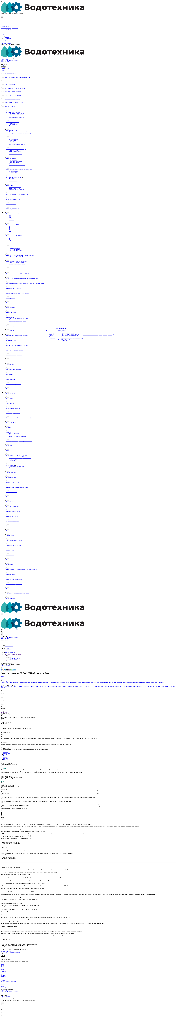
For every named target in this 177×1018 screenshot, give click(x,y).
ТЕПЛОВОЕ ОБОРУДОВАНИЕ (127, 682)
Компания (3, 969)
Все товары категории (6, 951)
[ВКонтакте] (1, 669)
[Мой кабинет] (1, 615)
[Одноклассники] (3, 669)
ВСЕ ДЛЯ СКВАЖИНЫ (60, 682)
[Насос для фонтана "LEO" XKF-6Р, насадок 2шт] (2, 693)
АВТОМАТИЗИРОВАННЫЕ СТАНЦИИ (66, 686)
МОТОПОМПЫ (132, 686)
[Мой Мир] (5, 669)
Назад (8, 655)
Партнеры (3, 974)
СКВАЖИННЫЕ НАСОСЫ (7, 686)
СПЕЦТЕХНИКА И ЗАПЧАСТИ (111, 682)
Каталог (2, 964)
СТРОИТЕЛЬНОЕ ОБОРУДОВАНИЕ (144, 682)
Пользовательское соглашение (8, 982)
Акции (2, 965)
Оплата (5, 757)
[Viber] (9, 669)
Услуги (2, 966)
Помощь (2, 984)
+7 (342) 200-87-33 (6, 29)
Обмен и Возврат (5, 987)
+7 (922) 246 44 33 (5, 26)
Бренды (2, 967)
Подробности (4, 712)
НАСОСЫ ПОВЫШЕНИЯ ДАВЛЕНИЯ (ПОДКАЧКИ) (99, 686)
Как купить (6, 755)
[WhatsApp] (11, 669)
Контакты (3, 972)
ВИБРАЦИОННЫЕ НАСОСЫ (33, 686)
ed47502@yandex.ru (6, 43)
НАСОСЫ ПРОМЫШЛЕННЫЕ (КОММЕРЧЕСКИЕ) (13, 682)
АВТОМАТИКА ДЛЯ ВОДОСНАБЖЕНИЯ (76, 682)
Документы (3, 976)
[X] (7, 669)
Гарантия (5, 759)
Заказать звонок (10, 660)
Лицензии (3, 975)
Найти (2, 1003)
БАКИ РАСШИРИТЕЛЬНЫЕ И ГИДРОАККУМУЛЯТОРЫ (40, 682)
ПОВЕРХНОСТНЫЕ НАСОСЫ (48, 686)
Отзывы (5, 754)
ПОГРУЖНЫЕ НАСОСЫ (20, 686)
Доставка (5, 758)
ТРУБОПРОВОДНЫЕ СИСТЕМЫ (95, 682)
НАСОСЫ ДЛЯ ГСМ (81, 686)
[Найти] (2, 17)
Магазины (3, 980)
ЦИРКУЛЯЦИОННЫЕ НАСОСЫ (120, 686)
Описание (5, 752)
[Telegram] (15, 669)
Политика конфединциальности (8, 981)
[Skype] (13, 669)
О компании (3, 971)
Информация (4, 977)
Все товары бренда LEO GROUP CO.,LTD (11, 952)
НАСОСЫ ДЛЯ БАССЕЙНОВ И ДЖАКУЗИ (147, 686)
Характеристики (7, 753)
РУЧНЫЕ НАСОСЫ (162, 686)
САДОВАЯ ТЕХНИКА (158, 682)
